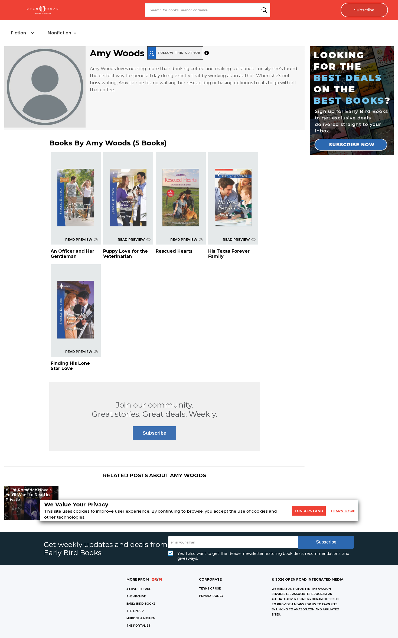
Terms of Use (210, 588)
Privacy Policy (211, 596)
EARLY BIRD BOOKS (140, 604)
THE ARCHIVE (136, 596)
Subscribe (364, 10)
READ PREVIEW (78, 239)
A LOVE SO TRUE (138, 589)
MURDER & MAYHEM (140, 618)
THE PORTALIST (138, 625)
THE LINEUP (135, 611)
